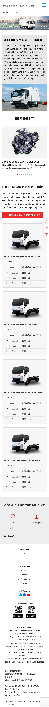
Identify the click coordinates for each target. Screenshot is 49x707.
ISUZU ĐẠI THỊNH (24, 566)
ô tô (24, 554)
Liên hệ (24, 583)
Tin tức (24, 575)
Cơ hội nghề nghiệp (24, 579)
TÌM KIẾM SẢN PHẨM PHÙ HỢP (24, 215)
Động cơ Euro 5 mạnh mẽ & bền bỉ (20, 161)
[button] (17, 174)
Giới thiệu (24, 571)
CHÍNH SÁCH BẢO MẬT (13, 671)
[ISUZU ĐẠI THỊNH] (18, 5)
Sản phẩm (24, 549)
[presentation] (3, 21)
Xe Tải (24, 558)
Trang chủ (6, 13)
